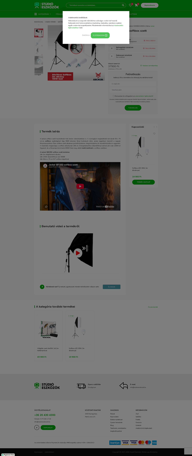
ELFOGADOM (98, 35)
